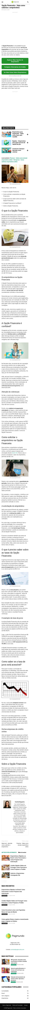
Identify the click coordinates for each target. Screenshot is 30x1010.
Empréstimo (4, 895)
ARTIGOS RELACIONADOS (9, 852)
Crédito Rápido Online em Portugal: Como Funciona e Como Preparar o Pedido (18, 867)
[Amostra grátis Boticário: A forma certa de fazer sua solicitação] (6, 970)
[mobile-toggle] (2, 2)
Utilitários (13, 982)
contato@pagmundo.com (17, 949)
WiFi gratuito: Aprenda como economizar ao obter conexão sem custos (19, 961)
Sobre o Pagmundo (6, 1005)
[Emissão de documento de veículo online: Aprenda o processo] (6, 979)
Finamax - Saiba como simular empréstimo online (22, 845)
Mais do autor (22, 852)
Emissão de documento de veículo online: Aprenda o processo (18, 978)
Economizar (13, 964)
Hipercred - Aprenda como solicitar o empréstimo (7, 845)
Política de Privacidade (17, 1005)
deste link (15, 453)
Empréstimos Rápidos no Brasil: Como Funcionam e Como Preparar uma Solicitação (13, 891)
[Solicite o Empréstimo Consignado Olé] (6, 875)
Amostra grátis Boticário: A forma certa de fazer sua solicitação (18, 970)
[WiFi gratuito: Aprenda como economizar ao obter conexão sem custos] (6, 961)
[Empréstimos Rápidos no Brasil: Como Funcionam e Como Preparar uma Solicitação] (6, 858)
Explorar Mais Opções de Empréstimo (15, 60)
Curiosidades (4, 914)
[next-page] (5, 881)
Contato (26, 1005)
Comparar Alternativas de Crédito (15, 67)
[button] (28, 2)
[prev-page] (3, 881)
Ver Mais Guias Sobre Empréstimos (15, 72)
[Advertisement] (15, 28)
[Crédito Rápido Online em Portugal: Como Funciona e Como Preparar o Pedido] (6, 867)
